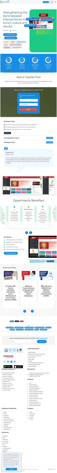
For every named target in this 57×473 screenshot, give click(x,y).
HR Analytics (6, 415)
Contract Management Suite (35, 403)
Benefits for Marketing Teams (9, 379)
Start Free (46, 2)
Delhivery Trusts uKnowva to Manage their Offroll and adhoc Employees (28, 291)
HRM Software (6, 417)
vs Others (31, 419)
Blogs (4, 437)
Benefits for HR (6, 381)
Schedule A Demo (10, 38)
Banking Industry (7, 422)
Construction (6, 424)
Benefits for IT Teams (7, 383)
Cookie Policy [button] (11, 466)
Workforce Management (34, 402)
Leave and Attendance (8, 419)
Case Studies (5, 441)
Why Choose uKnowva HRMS (9, 372)
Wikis (4, 444)
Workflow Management (47, 20)
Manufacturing (6, 429)
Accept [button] (11, 469)
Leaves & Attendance (30, 25)
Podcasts (5, 451)
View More (49, 138)
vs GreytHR (31, 415)
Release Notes (23, 469)
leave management (29, 327)
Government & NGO (7, 427)
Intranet (5, 413)
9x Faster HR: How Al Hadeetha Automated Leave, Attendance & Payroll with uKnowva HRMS (10, 293)
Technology (5, 426)
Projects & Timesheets (34, 389)
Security (29, 469)
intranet (36, 329)
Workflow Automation (33, 396)
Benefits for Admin (7, 386)
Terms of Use (35, 469)
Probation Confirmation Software (36, 398)
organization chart (29, 329)
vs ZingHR (31, 417)
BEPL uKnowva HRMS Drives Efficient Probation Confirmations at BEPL (46, 291)
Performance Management (34, 388)
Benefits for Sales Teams (8, 385)
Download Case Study (10, 34)
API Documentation (7, 448)
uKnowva (53, 469)
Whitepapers (5, 449)
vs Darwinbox (32, 413)
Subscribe (41, 341)
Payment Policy (21, 470)
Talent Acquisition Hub (34, 386)
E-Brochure (5, 436)
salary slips (48, 327)
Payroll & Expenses (33, 384)
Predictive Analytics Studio (34, 405)
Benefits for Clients (7, 390)
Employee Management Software (36, 391)
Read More (7, 133)
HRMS (4, 412)
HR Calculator (5, 443)
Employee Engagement (32, 19)
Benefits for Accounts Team (8, 388)
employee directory (19, 327)
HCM (30, 383)
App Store (5, 446)
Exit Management (32, 400)
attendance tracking (39, 327)
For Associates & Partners (8, 378)
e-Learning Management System (36, 393)
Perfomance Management (8, 420)
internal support (19, 329)
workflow (12, 329)
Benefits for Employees (7, 376)
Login (51, 2)
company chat (44, 329)
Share (12, 321)
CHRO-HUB (5, 439)
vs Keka (30, 412)
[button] (31, 232)
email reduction (9, 327)
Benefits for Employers (7, 374)
